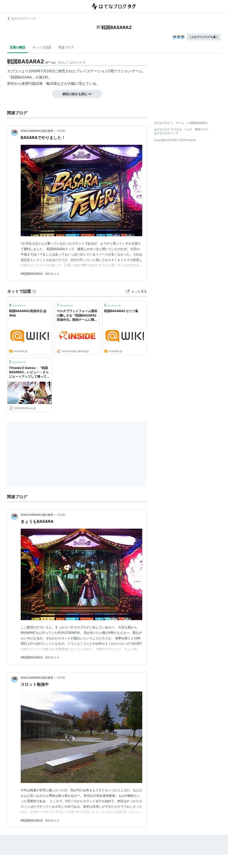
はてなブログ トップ (23, 18)
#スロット (52, 273)
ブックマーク (17, 305)
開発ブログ (201, 129)
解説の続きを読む (75, 94)
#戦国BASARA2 (32, 273)
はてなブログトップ (166, 133)
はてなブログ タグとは (167, 129)
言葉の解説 (17, 47)
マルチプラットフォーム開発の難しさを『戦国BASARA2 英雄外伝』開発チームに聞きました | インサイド (77, 315)
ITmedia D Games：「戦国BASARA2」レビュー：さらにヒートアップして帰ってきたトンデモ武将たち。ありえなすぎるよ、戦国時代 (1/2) (29, 372)
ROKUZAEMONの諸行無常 (37, 130)
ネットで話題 (42, 47)
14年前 (61, 130)
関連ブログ (66, 47)
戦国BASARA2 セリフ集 (121, 311)
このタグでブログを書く (203, 37)
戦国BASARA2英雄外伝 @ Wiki (27, 313)
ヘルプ (188, 129)
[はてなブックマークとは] (34, 291)
